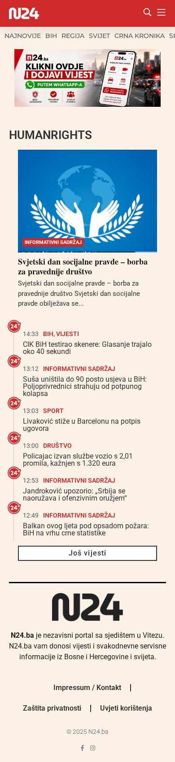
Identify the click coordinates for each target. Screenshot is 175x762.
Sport (53, 410)
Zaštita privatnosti (52, 708)
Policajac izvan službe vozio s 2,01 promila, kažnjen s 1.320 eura (78, 459)
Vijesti (67, 333)
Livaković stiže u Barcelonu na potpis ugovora (81, 425)
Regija (72, 36)
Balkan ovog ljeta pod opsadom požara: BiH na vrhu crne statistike (86, 529)
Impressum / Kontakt (87, 687)
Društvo (57, 445)
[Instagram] (93, 748)
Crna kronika (139, 36)
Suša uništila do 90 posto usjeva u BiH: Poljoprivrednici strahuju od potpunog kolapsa (85, 386)
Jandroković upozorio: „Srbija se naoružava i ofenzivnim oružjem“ (75, 494)
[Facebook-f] (82, 748)
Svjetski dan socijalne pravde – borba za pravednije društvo (83, 266)
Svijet (99, 36)
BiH (51, 36)
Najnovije (22, 36)
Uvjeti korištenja (126, 708)
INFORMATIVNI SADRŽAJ (53, 242)
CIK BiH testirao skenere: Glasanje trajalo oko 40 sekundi (87, 348)
